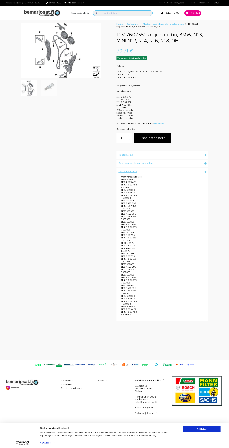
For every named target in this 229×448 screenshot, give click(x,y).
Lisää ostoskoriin (152, 138)
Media (192, 3)
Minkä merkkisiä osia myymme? (172, 3)
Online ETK (159, 124)
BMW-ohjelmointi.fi (146, 413)
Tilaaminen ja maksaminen (72, 388)
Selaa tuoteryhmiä (80, 13)
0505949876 (148, 397)
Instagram (14, 388)
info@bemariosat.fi (76, 3)
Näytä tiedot (45, 443)
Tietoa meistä (67, 381)
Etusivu (119, 24)
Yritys (216, 3)
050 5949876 (55, 3)
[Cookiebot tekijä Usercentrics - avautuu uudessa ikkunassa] (22, 443)
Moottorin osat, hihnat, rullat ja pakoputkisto (163, 24)
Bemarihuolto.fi (144, 408)
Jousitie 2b (141, 386)
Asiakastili (102, 381)
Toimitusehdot (67, 384)
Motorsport (204, 3)
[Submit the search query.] (97, 13)
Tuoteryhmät (133, 24)
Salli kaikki (201, 429)
